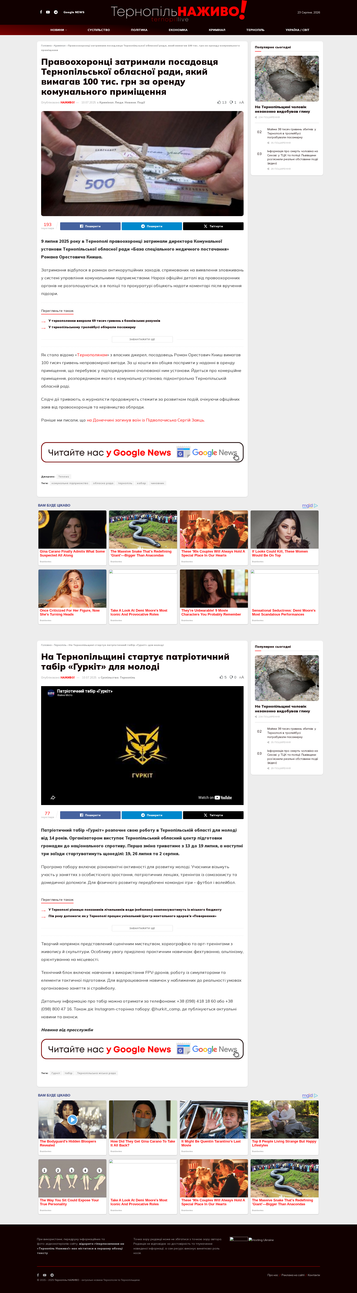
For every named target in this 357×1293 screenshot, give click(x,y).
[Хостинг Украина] (261, 1240)
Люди (119, 102)
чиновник (157, 483)
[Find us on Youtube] (48, 12)
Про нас (273, 1275)
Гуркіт (56, 1073)
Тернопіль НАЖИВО (67, 1279)
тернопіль (125, 483)
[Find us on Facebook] (41, 12)
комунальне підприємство (70, 483)
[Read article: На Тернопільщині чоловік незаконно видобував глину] (287, 79)
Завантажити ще (142, 339)
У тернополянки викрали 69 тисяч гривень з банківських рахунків (104, 321)
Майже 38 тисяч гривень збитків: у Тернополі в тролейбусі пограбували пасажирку (291, 133)
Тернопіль (255, 30)
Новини (57, 30)
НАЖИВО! (68, 102)
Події (141, 102)
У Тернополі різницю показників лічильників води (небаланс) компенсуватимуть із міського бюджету (135, 910)
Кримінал (217, 30)
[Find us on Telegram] (56, 12)
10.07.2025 (88, 102)
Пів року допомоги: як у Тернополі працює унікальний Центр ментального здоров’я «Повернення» (132, 916)
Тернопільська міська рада (96, 1073)
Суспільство (99, 30)
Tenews (63, 476)
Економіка (178, 30)
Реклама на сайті (293, 1275)
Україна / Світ (297, 30)
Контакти (314, 1275)
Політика (139, 30)
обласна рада (103, 483)
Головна (46, 45)
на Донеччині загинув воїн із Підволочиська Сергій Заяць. (145, 420)
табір (69, 1073)
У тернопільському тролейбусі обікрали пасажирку (92, 327)
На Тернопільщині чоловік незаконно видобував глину (282, 109)
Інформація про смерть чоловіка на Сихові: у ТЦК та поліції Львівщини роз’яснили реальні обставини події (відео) (292, 157)
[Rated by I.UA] (239, 1240)
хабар (141, 483)
